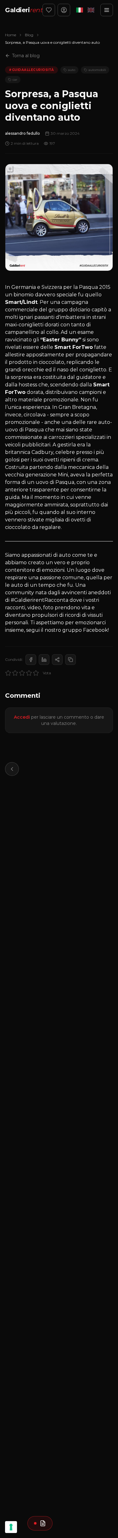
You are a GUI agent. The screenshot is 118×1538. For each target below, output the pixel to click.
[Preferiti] (48, 10)
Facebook (95, 630)
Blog (29, 35)
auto (71, 70)
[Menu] (106, 10)
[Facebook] (30, 659)
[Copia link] (70, 659)
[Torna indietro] (12, 769)
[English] (91, 10)
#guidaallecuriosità (31, 70)
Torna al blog (26, 55)
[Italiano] (80, 10)
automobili (97, 70)
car (15, 80)
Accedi (22, 717)
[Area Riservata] (64, 10)
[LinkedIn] (44, 659)
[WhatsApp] (57, 659)
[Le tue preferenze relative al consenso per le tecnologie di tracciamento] (11, 1527)
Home (10, 35)
